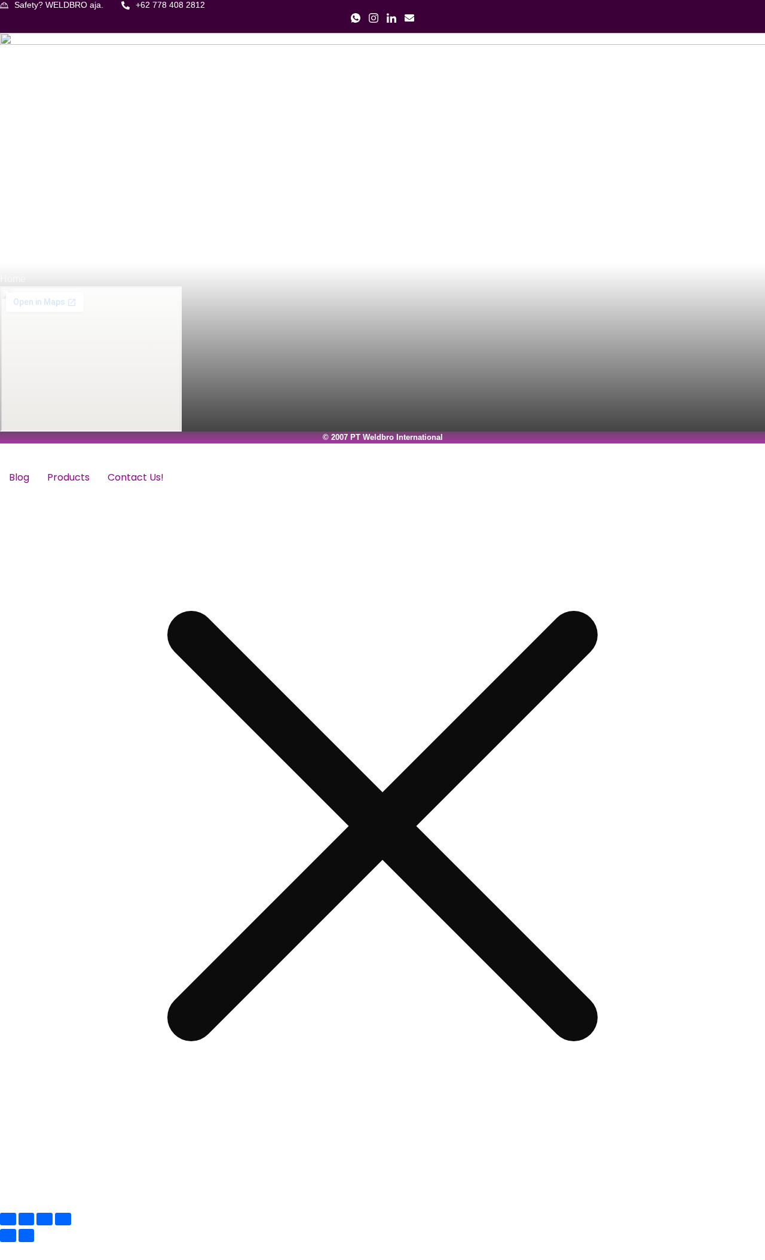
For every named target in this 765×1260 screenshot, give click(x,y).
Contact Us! (136, 477)
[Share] (44, 1219)
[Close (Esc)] (63, 1219)
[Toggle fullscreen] (27, 1219)
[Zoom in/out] (8, 1219)
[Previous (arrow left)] (8, 1235)
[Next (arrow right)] (27, 1235)
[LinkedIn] (391, 21)
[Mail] (409, 21)
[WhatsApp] (355, 21)
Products (68, 477)
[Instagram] (373, 21)
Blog (19, 477)
